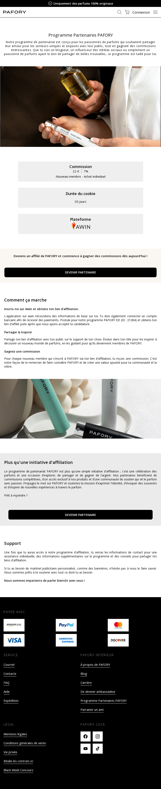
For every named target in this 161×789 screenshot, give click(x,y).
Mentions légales (15, 734)
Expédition (11, 701)
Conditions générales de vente (25, 743)
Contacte (10, 674)
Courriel (9, 665)
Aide (7, 692)
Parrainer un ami (92, 710)
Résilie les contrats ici (18, 761)
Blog (83, 674)
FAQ (6, 683)
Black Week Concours (18, 770)
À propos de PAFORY (95, 665)
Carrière (86, 683)
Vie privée (10, 752)
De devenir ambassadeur (98, 692)
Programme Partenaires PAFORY (103, 701)
